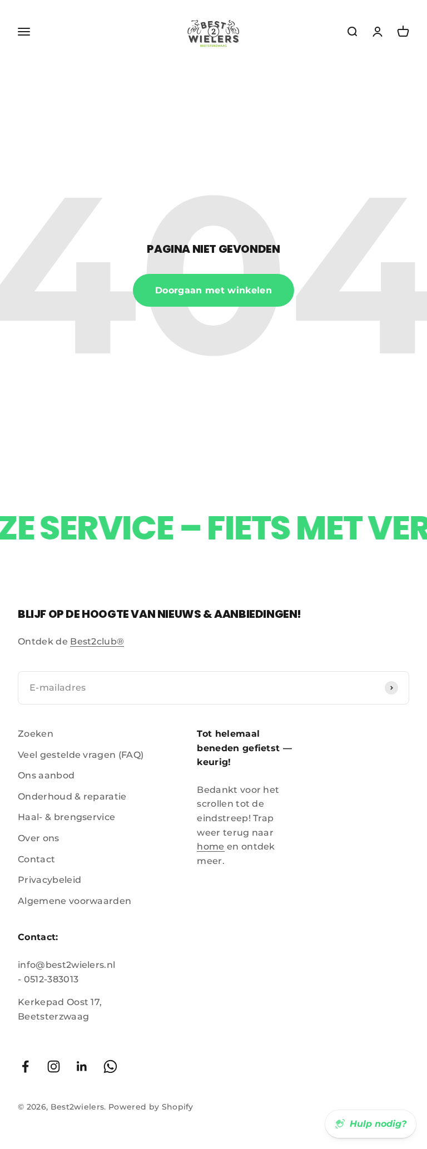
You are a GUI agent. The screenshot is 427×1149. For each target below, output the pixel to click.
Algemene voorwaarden (74, 901)
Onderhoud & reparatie (72, 796)
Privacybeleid (49, 880)
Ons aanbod (46, 775)
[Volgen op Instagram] (53, 1066)
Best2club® (97, 641)
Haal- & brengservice (66, 817)
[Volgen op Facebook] (25, 1066)
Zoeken (35, 733)
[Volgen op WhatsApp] (110, 1066)
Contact (36, 859)
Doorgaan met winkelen (213, 290)
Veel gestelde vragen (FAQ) (80, 755)
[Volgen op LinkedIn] (82, 1066)
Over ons (38, 838)
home (210, 846)
